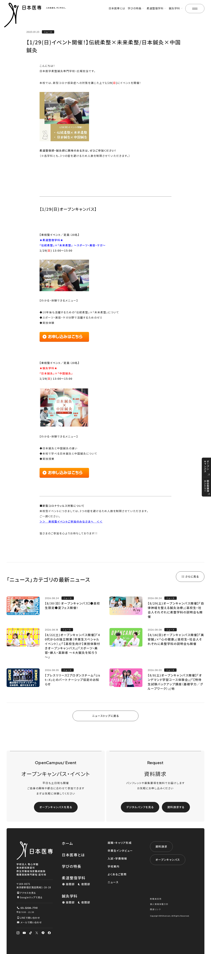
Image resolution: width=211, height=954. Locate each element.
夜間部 (85, 884)
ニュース (113, 882)
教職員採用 (156, 898)
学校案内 (114, 866)
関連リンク (155, 909)
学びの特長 (71, 866)
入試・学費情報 (117, 858)
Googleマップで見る (31, 897)
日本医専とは (117, 8)
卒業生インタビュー (120, 851)
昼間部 (70, 884)
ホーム (67, 843)
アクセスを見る (28, 892)
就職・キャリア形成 (120, 843)
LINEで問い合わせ (30, 917)
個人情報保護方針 (159, 904)
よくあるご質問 (117, 874)
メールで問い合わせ (31, 922)
